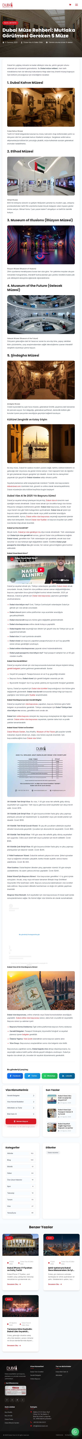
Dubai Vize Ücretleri (37, 1372)
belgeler (25, 1034)
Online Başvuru (35, 1379)
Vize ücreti (28, 1039)
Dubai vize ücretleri (40, 688)
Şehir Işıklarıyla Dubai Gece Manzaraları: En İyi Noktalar (60, 1270)
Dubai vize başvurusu (41, 596)
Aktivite (12, 23)
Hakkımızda (59, 1435)
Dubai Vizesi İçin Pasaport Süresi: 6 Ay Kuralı (65, 1112)
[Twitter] (17, 1400)
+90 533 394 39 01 (39, 1422)
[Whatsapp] (22, 1400)
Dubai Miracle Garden (16, 732)
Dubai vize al (51, 500)
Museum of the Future (46, 732)
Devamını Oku (12, 1284)
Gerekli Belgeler (35, 1375)
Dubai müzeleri (53, 1152)
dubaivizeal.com (14, 486)
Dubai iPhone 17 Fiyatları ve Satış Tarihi (19, 1269)
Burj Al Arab (8, 1415)
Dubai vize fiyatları (39, 520)
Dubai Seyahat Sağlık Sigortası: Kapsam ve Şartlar (65, 1126)
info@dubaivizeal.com (40, 1426)
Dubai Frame (9, 1419)
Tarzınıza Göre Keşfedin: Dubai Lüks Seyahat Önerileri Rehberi (19, 1331)
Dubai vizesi (62, 586)
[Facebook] (7, 1400)
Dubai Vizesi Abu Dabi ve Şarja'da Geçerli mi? (64, 1098)
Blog (6, 23)
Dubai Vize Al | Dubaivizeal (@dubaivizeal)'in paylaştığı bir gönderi (29, 964)
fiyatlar (32, 695)
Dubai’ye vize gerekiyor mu (29, 532)
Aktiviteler (59, 1375)
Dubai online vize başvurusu (38, 516)
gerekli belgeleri (13, 668)
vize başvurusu (31, 704)
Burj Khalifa (8, 1412)
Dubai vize (31, 738)
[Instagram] (12, 1400)
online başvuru (23, 716)
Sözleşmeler (69, 1435)
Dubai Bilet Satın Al (62, 1372)
